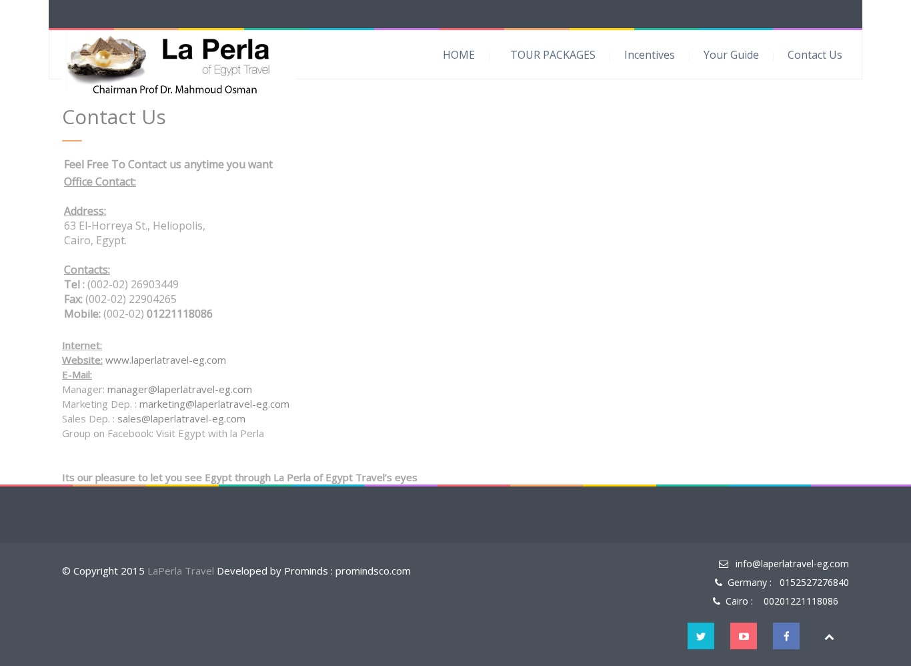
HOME (459, 54)
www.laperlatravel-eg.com (165, 359)
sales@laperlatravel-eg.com (181, 418)
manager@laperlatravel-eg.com (179, 389)
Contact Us (815, 54)
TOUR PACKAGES (553, 54)
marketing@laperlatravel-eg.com (214, 403)
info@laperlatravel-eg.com (792, 563)
